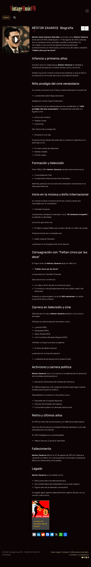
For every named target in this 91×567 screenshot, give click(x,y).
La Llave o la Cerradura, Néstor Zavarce (40, 523)
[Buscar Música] (14, 17)
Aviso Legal (55, 552)
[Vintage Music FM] (45, 9)
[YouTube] (82, 557)
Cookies (65, 552)
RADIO (6, 17)
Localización (83, 555)
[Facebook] (88, 557)
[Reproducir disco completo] (15, 39)
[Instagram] (85, 557)
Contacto (73, 555)
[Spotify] (86, 557)
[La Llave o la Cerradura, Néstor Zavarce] (40, 509)
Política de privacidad (79, 552)
